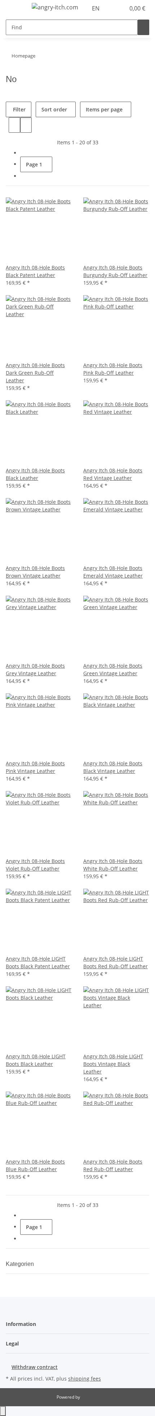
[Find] (143, 27)
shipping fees (84, 1378)
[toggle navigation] (15, 8)
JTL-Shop (89, 1397)
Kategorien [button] (20, 1264)
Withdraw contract (35, 1367)
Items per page (104, 109)
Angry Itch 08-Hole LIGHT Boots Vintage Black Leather (113, 1064)
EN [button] (96, 8)
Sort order (54, 109)
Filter (19, 109)
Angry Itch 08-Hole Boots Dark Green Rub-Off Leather (35, 373)
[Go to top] (3, 1411)
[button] (112, 8)
